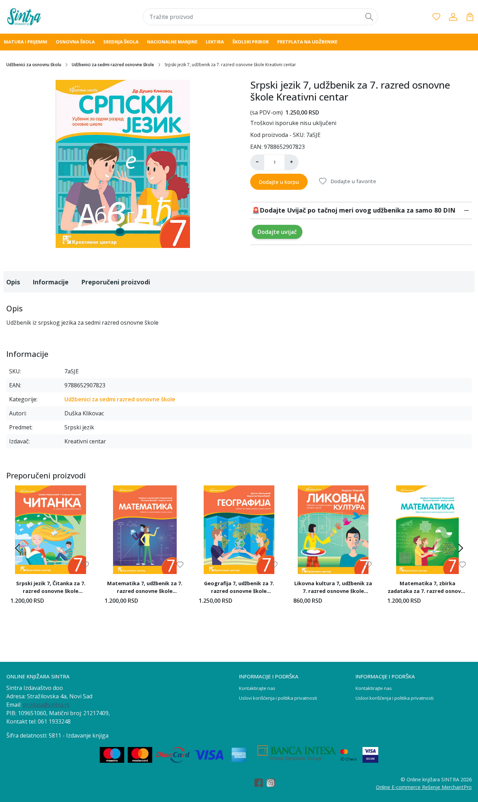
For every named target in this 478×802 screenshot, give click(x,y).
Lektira (215, 42)
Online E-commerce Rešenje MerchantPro (424, 787)
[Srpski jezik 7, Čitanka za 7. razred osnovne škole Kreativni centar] (50, 529)
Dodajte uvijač (277, 232)
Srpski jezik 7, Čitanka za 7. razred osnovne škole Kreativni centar (50, 588)
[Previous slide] (17, 548)
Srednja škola (121, 42)
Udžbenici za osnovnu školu (33, 65)
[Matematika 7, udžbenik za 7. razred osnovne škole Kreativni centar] (144, 529)
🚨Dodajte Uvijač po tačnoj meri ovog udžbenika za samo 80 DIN (353, 210)
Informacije (51, 282)
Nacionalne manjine (172, 42)
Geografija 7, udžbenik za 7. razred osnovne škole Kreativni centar (239, 588)
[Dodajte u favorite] (85, 564)
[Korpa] (470, 17)
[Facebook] (260, 783)
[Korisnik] (453, 17)
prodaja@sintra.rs (46, 704)
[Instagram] (273, 783)
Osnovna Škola (75, 42)
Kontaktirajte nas (257, 688)
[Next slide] (460, 548)
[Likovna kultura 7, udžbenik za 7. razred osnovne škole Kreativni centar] (333, 529)
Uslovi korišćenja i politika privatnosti (278, 698)
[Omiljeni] (436, 17)
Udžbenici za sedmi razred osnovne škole (113, 65)
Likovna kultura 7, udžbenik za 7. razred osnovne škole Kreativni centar (333, 588)
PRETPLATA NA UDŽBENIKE (307, 42)
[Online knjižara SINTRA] (46, 17)
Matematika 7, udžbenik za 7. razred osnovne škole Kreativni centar (144, 588)
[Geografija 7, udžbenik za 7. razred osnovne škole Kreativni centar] (239, 529)
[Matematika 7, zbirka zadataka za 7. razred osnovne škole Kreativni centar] (427, 529)
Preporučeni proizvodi (115, 282)
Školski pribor (250, 42)
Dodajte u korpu (279, 181)
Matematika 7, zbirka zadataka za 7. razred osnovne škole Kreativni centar (427, 588)
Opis (13, 282)
